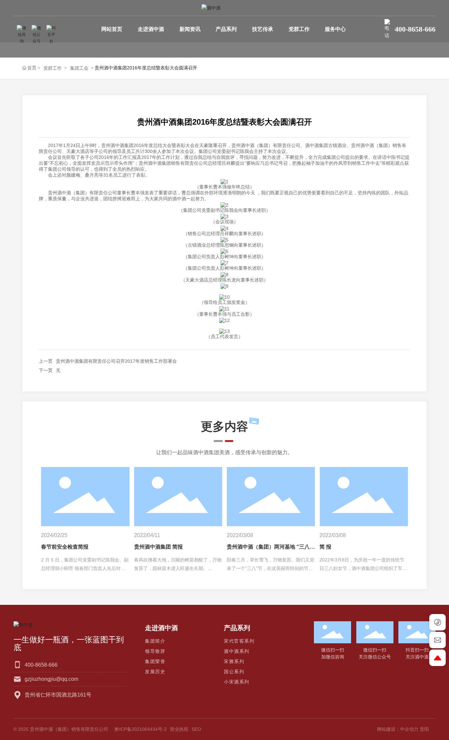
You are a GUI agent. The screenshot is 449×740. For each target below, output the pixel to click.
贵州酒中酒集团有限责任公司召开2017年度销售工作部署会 (116, 361)
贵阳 (424, 729)
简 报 (325, 547)
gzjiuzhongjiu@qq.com (51, 679)
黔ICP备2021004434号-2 (141, 729)
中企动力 (409, 729)
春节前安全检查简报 (64, 547)
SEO (196, 729)
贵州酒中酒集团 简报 (158, 547)
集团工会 (79, 68)
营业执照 (179, 729)
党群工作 (52, 68)
